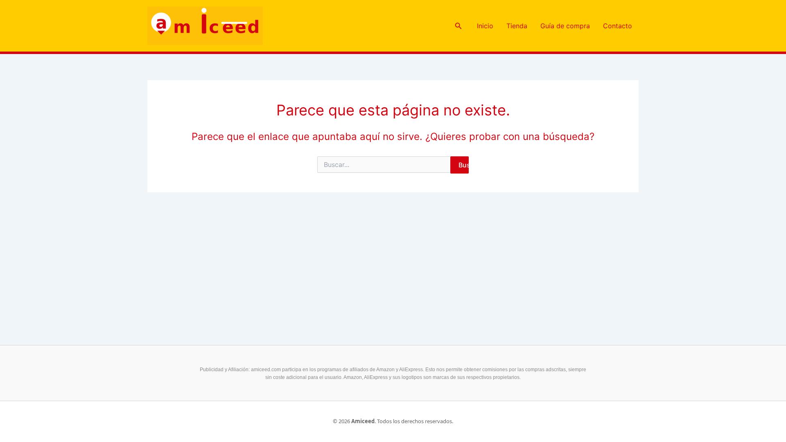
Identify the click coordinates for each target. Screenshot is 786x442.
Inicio (485, 26)
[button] (458, 26)
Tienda (516, 26)
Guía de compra (565, 26)
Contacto (617, 26)
